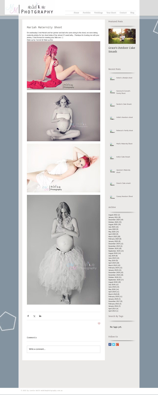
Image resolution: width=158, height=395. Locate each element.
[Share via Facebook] (28, 316)
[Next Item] (132, 36)
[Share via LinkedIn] (40, 316)
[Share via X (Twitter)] (34, 316)
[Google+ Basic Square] (117, 344)
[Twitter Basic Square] (113, 344)
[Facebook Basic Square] (110, 344)
